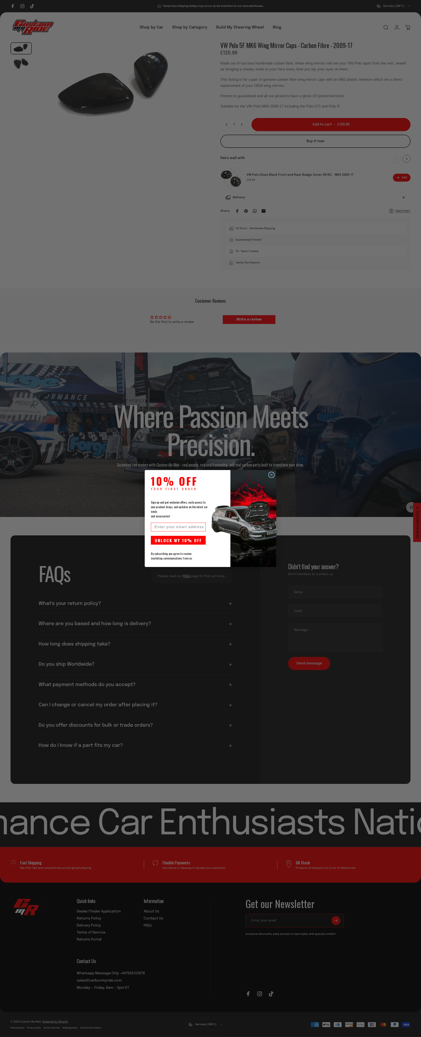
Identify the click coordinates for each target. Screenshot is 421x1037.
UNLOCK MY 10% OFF (178, 540)
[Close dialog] (271, 474)
